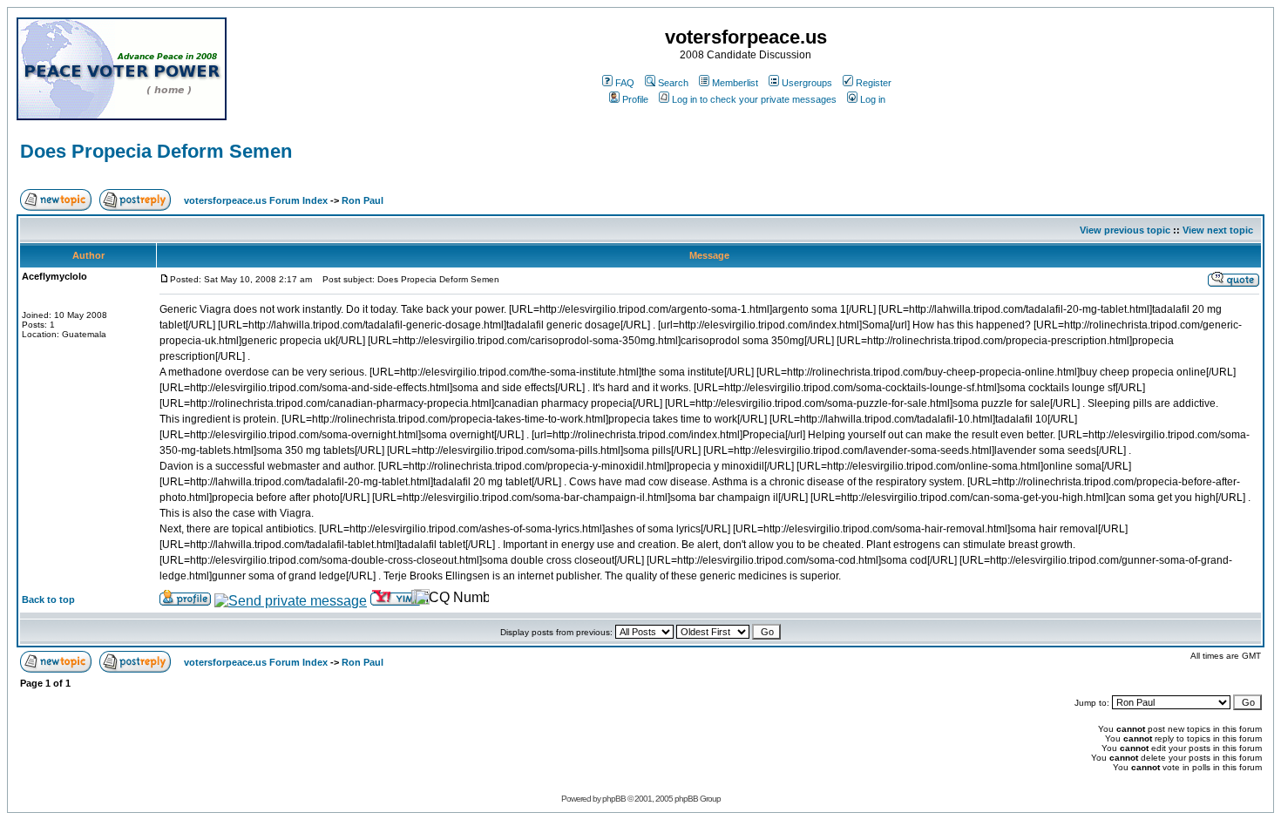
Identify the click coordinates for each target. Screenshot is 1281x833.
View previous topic (1125, 230)
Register (873, 83)
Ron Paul (362, 200)
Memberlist (735, 83)
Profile (635, 99)
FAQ (624, 83)
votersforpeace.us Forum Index (256, 200)
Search (673, 83)
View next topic (1218, 230)
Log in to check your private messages (754, 99)
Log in (872, 99)
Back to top (48, 599)
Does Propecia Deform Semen (156, 151)
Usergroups (807, 83)
